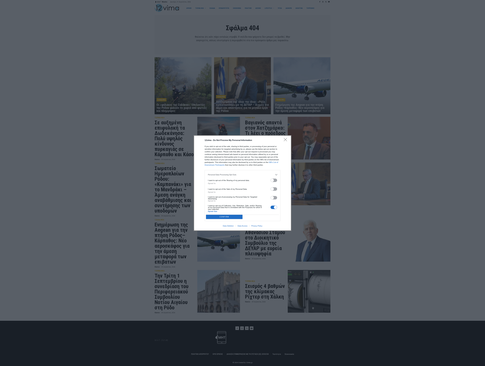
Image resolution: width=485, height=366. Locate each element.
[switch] (274, 180)
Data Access (242, 226)
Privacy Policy (256, 226)
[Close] (286, 140)
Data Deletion (228, 226)
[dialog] (242, 183)
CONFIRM (224, 217)
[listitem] (242, 174)
